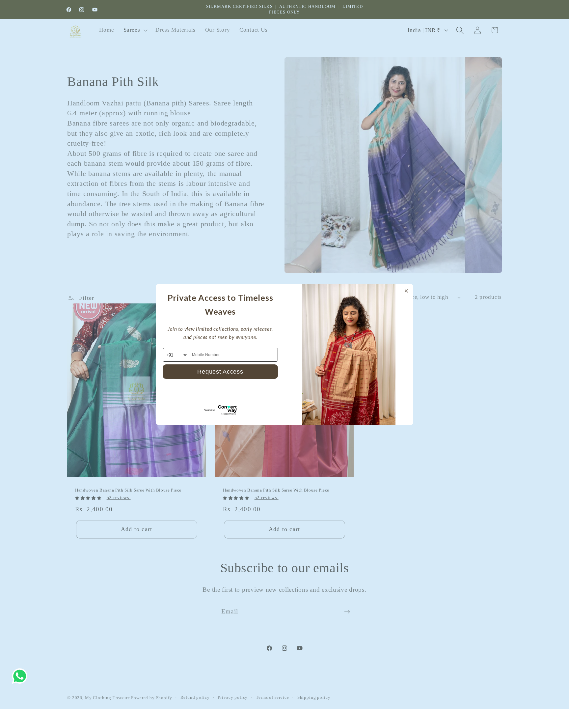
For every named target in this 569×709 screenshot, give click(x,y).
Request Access (220, 371)
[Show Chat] (21, 676)
